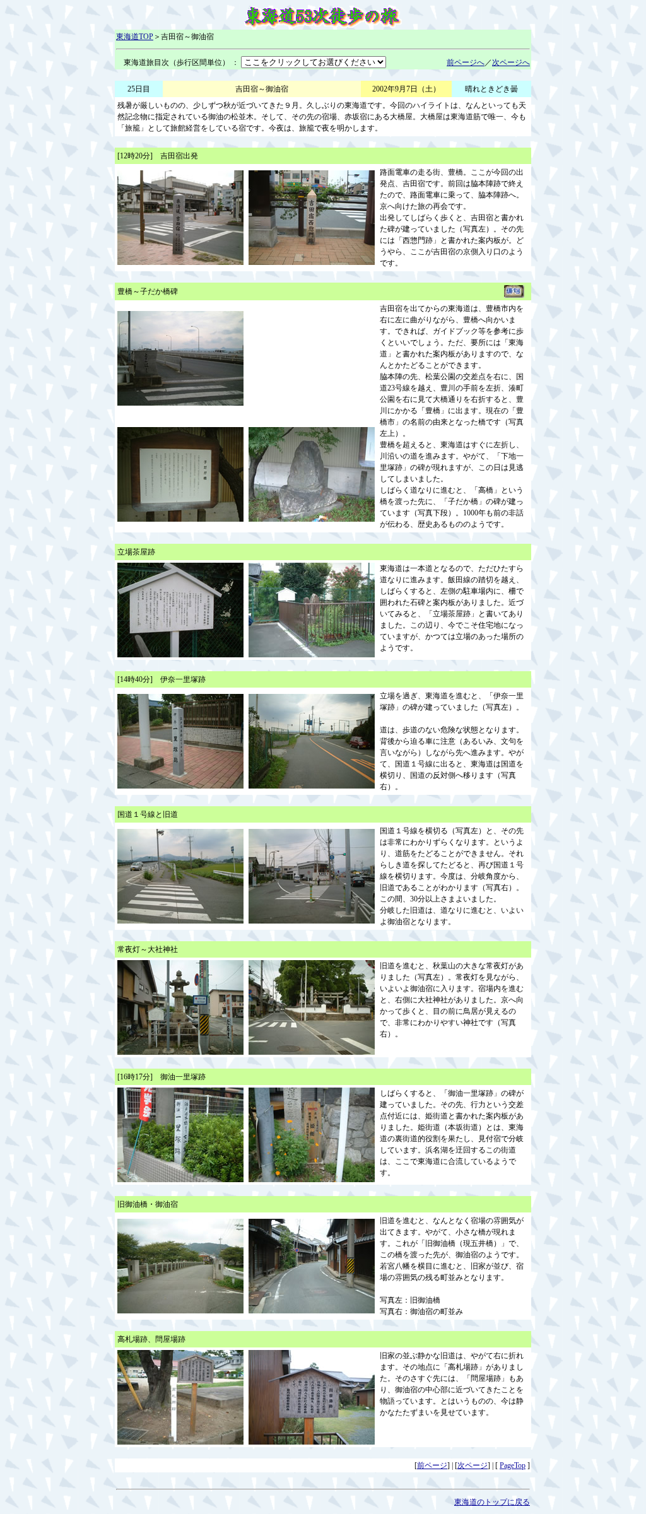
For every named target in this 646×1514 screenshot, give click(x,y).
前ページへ (465, 62)
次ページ (472, 1465)
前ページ (432, 1465)
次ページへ (511, 62)
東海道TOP (134, 36)
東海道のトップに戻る (492, 1502)
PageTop (513, 1465)
